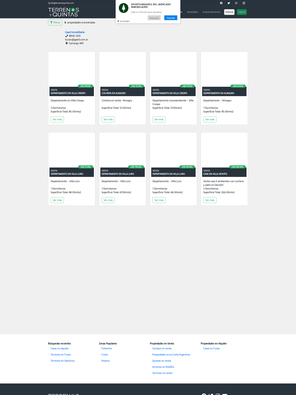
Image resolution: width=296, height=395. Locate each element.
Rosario (105, 361)
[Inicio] (63, 12)
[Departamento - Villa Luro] (71, 151)
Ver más (57, 119)
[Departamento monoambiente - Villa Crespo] (173, 70)
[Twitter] (228, 3)
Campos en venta (161, 348)
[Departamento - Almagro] (224, 70)
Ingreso (241, 12)
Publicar (229, 12)
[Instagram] (236, 3)
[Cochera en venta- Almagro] (122, 70)
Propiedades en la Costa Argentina (171, 355)
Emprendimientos (211, 12)
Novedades (192, 12)
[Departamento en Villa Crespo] (71, 70)
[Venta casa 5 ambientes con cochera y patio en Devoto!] (224, 151)
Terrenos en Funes (61, 355)
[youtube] (244, 3)
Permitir (171, 18)
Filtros (56, 22)
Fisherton (106, 348)
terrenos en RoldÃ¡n (163, 367)
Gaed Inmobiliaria (74, 32)
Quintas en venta (161, 361)
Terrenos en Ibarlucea (62, 361)
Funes (104, 355)
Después (154, 18)
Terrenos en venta (162, 373)
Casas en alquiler (60, 348)
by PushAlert (125, 21)
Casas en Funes (211, 348)
